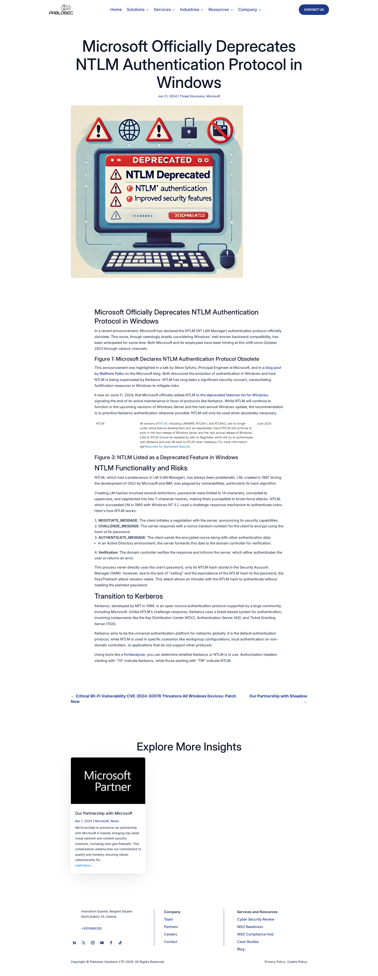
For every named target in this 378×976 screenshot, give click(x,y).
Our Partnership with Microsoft (103, 813)
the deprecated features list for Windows (234, 395)
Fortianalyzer (134, 654)
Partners (171, 926)
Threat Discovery (192, 96)
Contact (170, 941)
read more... (84, 865)
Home (116, 10)
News (114, 821)
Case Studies (248, 941)
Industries (189, 10)
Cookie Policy (297, 962)
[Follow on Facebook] (111, 942)
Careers (170, 934)
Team (168, 919)
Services (162, 10)
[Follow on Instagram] (92, 942)
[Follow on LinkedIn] (74, 942)
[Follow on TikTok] (120, 942)
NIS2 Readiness (250, 926)
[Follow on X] (83, 942)
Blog (241, 949)
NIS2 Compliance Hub (255, 934)
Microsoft (213, 96)
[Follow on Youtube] (101, 942)
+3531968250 (91, 928)
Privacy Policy (275, 962)
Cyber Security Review (255, 919)
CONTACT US (314, 9)
